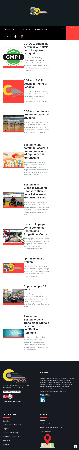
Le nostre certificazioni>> (12, 401)
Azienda (6, 29)
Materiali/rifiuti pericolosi (12, 436)
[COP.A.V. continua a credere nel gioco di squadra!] (13, 115)
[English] (22, 36)
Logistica (6, 429)
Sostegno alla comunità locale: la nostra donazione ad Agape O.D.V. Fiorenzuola (36, 151)
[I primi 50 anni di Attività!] (13, 263)
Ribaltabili (6, 440)
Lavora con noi (40, 29)
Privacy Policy (7, 391)
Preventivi (26, 29)
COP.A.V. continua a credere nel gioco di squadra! (36, 114)
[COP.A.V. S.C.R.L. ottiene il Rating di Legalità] (13, 80)
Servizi (15, 29)
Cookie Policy (16, 391)
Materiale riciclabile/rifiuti (12, 425)
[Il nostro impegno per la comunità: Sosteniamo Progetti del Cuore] (13, 229)
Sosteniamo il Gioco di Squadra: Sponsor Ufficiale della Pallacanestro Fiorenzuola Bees (36, 191)
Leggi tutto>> (45, 395)
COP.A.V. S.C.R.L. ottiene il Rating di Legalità (35, 83)
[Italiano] (16, 36)
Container (6, 421)
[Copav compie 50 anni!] (13, 289)
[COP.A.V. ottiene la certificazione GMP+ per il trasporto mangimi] (13, 48)
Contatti (7, 36)
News (72, 28)
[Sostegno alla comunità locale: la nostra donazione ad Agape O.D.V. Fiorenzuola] (13, 152)
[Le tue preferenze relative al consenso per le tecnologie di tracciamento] (75, 446)
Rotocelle (6, 444)
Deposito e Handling (10, 433)
